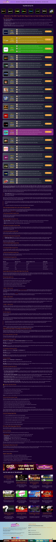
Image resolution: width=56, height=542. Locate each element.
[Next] (51, 467)
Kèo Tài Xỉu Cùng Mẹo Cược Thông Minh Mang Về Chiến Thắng (47, 483)
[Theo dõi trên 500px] (17, 537)
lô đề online (12, 535)
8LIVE (13, 462)
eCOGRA (16, 293)
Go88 (18, 462)
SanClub (34, 462)
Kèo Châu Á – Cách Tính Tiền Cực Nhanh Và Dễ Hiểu (22, 498)
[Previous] (5, 467)
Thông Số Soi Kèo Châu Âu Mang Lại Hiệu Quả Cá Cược (9, 498)
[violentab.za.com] (6, 1)
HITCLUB (6, 535)
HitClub (15, 462)
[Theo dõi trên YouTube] (15, 537)
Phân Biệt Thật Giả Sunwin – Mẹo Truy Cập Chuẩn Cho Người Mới (34, 483)
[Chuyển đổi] (4, 416)
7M (11, 462)
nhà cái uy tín (13, 211)
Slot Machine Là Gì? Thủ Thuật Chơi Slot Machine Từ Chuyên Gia (34, 513)
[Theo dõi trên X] (12, 537)
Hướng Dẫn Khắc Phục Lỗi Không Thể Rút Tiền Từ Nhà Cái (21, 513)
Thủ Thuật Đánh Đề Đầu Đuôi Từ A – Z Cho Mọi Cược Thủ (34, 498)
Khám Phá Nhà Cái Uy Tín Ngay (8, 449)
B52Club (29, 462)
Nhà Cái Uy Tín (6, 434)
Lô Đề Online (22, 462)
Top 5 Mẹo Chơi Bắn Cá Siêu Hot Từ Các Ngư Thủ (47, 498)
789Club (25, 462)
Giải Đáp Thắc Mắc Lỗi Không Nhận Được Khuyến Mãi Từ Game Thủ (9, 513)
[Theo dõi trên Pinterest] (13, 537)
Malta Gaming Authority (22, 289)
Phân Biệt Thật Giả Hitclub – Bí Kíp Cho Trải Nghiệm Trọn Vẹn (21, 483)
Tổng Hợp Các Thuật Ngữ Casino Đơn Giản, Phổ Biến (47, 513)
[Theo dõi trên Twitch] (18, 537)
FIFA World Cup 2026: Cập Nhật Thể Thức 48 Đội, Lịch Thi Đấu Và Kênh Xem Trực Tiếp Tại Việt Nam (9, 477)
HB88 (32, 462)
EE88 (22, 535)
